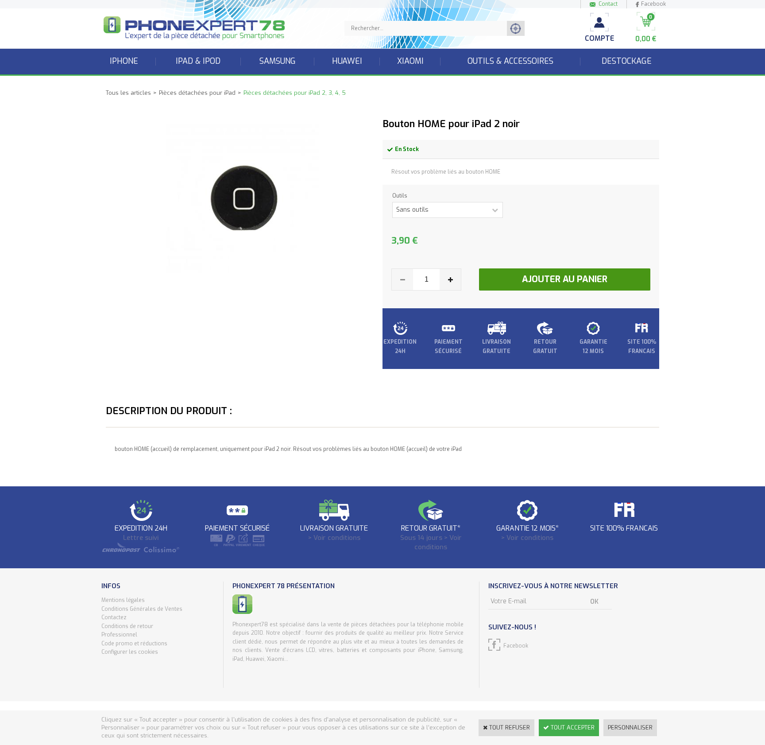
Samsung (277, 61)
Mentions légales (123, 600)
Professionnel (119, 634)
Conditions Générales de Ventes (141, 609)
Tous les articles (128, 93)
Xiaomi (410, 61)
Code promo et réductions (134, 643)
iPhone (124, 61)
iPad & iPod (198, 61)
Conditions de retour (127, 626)
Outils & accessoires (510, 61)
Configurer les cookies (129, 652)
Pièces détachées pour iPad (197, 93)
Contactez (114, 617)
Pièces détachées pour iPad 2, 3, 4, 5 (294, 93)
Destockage (627, 61)
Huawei (347, 61)
